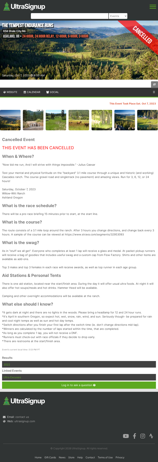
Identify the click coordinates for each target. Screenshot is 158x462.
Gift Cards (50, 457)
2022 (6, 364)
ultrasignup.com (24, 421)
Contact (90, 457)
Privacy (120, 457)
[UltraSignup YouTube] (125, 435)
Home (38, 457)
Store (71, 457)
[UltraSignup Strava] (151, 435)
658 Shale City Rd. (14, 31)
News (62, 457)
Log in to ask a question (77, 385)
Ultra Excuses (12, 377)
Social (54, 92)
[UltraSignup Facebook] (134, 435)
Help (80, 457)
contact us (22, 416)
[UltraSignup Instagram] (143, 435)
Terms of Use (105, 457)
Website (11, 92)
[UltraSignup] (24, 6)
